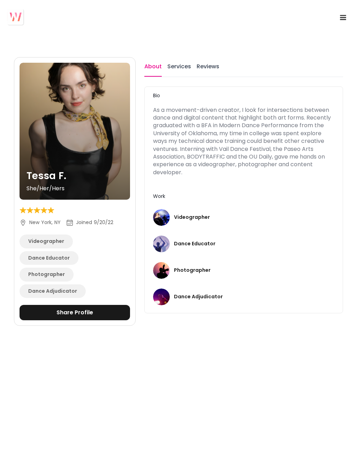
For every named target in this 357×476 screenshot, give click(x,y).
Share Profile (74, 312)
